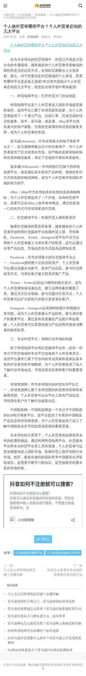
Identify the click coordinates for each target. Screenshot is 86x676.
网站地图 (33, 664)
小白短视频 (43, 5)
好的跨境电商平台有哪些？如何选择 (33, 631)
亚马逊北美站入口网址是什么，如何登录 (36, 616)
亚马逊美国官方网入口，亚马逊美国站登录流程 (41, 601)
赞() (45, 539)
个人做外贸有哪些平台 (27, 45)
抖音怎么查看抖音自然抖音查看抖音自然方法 (65, 572)
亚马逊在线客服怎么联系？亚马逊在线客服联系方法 (44, 609)
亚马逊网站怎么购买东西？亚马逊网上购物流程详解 (44, 623)
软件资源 (56, 664)
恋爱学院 (45, 664)
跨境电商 (40, 14)
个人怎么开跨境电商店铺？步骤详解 (19, 572)
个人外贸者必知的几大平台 (63, 552)
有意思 (67, 664)
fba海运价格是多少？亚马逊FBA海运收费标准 (40, 650)
